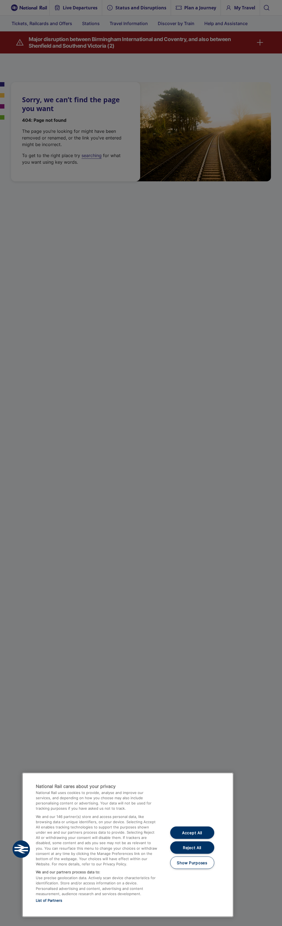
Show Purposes (192, 862)
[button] (21, 849)
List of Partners (49, 900)
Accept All (192, 832)
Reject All (192, 847)
